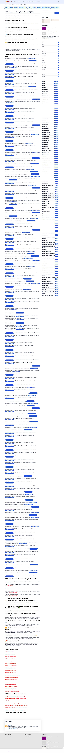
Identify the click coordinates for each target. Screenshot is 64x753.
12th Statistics (49, 287)
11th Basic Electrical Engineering (49, 243)
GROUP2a (49, 289)
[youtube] (46, 22)
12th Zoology (49, 173)
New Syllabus (49, 235)
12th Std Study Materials (9, 651)
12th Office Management (49, 281)
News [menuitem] (10, 4)
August (50, 56)
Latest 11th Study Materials (49, 291)
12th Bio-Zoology (49, 215)
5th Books (25, 7)
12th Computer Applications (49, 197)
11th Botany (49, 171)
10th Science (49, 91)
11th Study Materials (49, 251)
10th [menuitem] (17, 4)
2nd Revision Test (49, 148)
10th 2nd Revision (49, 134)
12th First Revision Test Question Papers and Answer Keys (15, 703)
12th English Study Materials (10, 656)
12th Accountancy (49, 158)
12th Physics (49, 146)
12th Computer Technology (49, 217)
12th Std (49, 101)
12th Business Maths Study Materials (12, 691)
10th (49, 81)
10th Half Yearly (49, 138)
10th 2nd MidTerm (49, 132)
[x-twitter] (53, 5)
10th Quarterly (49, 142)
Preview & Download (32, 58)
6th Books (29, 7)
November (50, 53)
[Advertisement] (32, 751)
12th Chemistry (49, 152)
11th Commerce (49, 103)
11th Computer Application (49, 193)
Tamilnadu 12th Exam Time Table (10, 714)
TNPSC (49, 209)
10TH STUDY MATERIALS (18, 1)
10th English (49, 89)
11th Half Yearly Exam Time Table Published (49, 247)
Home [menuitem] (6, 4)
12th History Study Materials (10, 684)
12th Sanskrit (49, 285)
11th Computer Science (49, 150)
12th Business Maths (49, 179)
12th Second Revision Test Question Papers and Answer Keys (16, 705)
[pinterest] (56, 5)
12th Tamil (49, 156)
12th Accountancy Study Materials (11, 677)
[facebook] (51, 5)
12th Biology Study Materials (10, 668)
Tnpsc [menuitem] (13, 4)
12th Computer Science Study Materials (50, 278)
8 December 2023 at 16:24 (12, 728)
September (50, 55)
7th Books (34, 7)
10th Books (48, 7)
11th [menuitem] (21, 4)
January (50, 49)
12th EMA (49, 279)
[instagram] (55, 5)
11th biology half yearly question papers (49, 256)
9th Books (43, 7)
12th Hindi (49, 205)
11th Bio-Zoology (49, 201)
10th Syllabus (49, 213)
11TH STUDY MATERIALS (27, 1)
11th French (49, 183)
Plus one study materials (49, 295)
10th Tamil (49, 93)
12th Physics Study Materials (10, 663)
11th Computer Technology (49, 225)
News (49, 293)
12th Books (57, 7)
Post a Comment (8, 729)
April (50, 71)
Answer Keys (49, 114)
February (50, 48)
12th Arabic (49, 268)
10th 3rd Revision (49, 136)
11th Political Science (49, 227)
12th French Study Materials (10, 658)
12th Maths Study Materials (10, 661)
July (50, 41)
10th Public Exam (49, 140)
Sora (9, 751)
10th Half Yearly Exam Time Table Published (49, 238)
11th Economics (49, 122)
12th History (49, 189)
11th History (49, 177)
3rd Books (16, 7)
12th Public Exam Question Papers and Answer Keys (14, 700)
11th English (49, 99)
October (50, 69)
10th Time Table (49, 191)
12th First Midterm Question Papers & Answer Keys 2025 (52, 32)
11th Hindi (49, 249)
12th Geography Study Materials (11, 686)
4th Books (20, 7)
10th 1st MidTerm (49, 128)
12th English (49, 144)
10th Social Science (49, 160)
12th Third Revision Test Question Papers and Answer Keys (16, 707)
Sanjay (9, 725)
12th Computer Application (49, 185)
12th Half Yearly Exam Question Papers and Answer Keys (15, 698)
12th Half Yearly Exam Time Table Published (49, 219)
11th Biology (49, 120)
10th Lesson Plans (49, 211)
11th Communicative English (49, 244)
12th (49, 85)
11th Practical (49, 187)
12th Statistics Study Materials (10, 688)
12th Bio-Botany (49, 203)
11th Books (53, 7)
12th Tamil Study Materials (10, 654)
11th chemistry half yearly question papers (49, 259)
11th (49, 83)
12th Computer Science (49, 162)
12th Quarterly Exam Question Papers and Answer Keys (15, 696)
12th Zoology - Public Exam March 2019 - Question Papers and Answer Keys (52, 28)
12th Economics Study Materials (11, 681)
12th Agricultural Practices (49, 266)
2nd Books (11, 7)
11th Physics (49, 124)
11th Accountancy (49, 110)
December (50, 51)
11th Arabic (49, 240)
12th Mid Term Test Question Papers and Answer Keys (15, 710)
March (50, 46)
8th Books (39, 7)
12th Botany (49, 181)
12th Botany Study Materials (10, 670)
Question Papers (49, 116)
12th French (49, 199)
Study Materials (49, 95)
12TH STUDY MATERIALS (36, 1)
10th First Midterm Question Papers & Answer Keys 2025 (52, 37)
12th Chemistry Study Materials (11, 665)
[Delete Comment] (17, 728)
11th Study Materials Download (49, 253)
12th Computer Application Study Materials (49, 275)
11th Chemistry (49, 118)
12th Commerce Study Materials (11, 679)
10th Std (49, 175)
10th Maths (49, 87)
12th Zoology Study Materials (10, 672)
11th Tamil (49, 126)
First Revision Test (49, 97)
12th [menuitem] (25, 4)
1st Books (6, 7)
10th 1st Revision (49, 130)
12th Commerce (49, 154)
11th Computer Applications (49, 195)
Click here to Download (9, 585)
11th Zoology (49, 169)
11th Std (49, 112)
